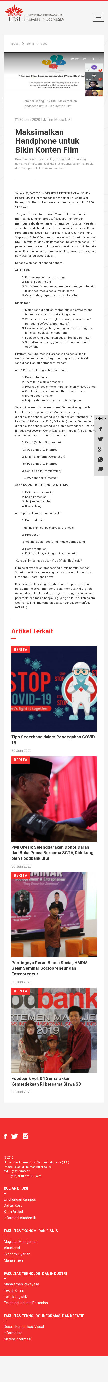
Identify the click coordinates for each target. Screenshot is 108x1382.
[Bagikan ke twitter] (100, 439)
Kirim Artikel (13, 1212)
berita (30, 43)
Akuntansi (12, 1248)
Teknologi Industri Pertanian (26, 1303)
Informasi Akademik (20, 1218)
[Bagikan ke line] (100, 470)
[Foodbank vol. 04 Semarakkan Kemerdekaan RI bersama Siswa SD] (54, 1030)
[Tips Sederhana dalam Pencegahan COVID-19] (54, 688)
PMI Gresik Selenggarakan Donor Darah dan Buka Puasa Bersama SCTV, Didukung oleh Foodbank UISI (52, 853)
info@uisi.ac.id (14, 1167)
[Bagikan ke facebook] (100, 429)
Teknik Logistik (15, 1297)
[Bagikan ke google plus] (100, 449)
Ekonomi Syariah (17, 1254)
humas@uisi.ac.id (38, 1167)
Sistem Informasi (17, 1339)
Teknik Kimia (14, 1290)
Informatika (13, 1333)
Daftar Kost (13, 1205)
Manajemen (13, 1260)
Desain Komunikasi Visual (24, 1327)
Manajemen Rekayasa (21, 1284)
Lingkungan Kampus (20, 1199)
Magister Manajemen (21, 1242)
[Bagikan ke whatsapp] (100, 460)
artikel (15, 43)
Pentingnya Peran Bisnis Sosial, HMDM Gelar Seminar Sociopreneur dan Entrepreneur (49, 968)
